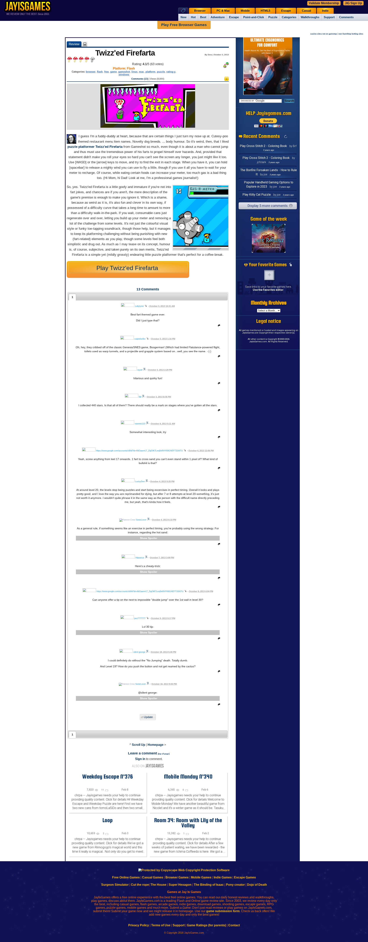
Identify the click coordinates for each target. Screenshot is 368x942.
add (269, 275)
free (106, 71)
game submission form (223, 911)
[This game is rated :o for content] (226, 79)
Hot (193, 17)
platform (150, 71)
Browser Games (177, 877)
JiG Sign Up (353, 3)
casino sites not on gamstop (323, 34)
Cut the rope (140, 884)
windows (124, 74)
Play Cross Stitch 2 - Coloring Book (263, 146)
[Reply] (218, 326)
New (183, 17)
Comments (346, 17)
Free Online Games (126, 877)
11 (102, 789)
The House (158, 884)
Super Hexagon (180, 884)
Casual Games (152, 877)
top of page (164, 754)
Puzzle (272, 17)
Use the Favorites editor (268, 289)
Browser (200, 10)
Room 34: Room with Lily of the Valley (188, 822)
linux (134, 71)
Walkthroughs (310, 17)
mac (141, 71)
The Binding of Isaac (209, 884)
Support (329, 17)
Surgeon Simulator (115, 884)
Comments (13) (139, 79)
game (113, 71)
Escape (234, 17)
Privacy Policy (138, 925)
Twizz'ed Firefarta (108, 147)
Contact (234, 925)
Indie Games (223, 877)
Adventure (218, 17)
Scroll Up (138, 744)
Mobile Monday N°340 (188, 776)
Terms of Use (160, 925)
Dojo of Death (257, 884)
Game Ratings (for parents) (206, 925)
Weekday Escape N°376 (107, 776)
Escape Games (245, 877)
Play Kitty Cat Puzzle (256, 194)
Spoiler (152, 538)
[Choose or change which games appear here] (290, 265)
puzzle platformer (80, 147)
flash (100, 71)
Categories (289, 17)
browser (90, 71)
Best (203, 17)
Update (148, 717)
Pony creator (235, 884)
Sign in (140, 759)
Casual (306, 10)
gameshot (124, 71)
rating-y (170, 71)
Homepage (155, 744)
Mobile (245, 10)
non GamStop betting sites (350, 34)
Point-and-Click (253, 17)
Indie (325, 10)
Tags (183, 11)
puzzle (161, 71)
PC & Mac (223, 10)
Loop (107, 820)
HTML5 (265, 10)
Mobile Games (201, 877)
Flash (131, 68)
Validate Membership (324, 3)
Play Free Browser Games (184, 25)
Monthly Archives (269, 303)
